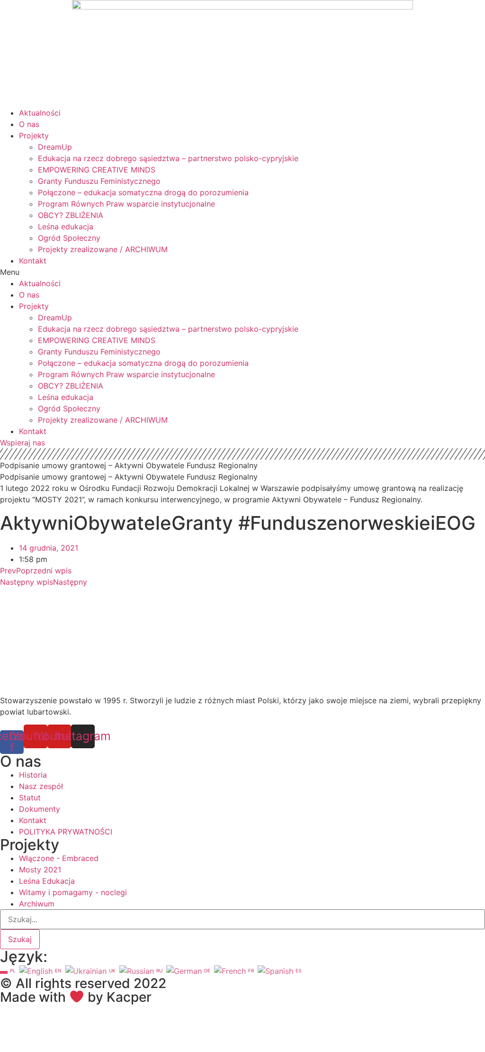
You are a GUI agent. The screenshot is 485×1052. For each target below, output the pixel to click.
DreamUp (55, 147)
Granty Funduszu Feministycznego (99, 181)
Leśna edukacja (65, 226)
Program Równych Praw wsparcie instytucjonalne (126, 204)
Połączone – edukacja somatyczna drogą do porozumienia (143, 192)
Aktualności (40, 113)
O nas (29, 124)
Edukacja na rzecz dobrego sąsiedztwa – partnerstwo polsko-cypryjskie (168, 158)
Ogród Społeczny (69, 238)
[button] (242, 272)
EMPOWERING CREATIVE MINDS (96, 169)
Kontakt (32, 260)
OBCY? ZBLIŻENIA (70, 215)
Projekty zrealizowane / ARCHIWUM (103, 249)
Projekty (34, 135)
